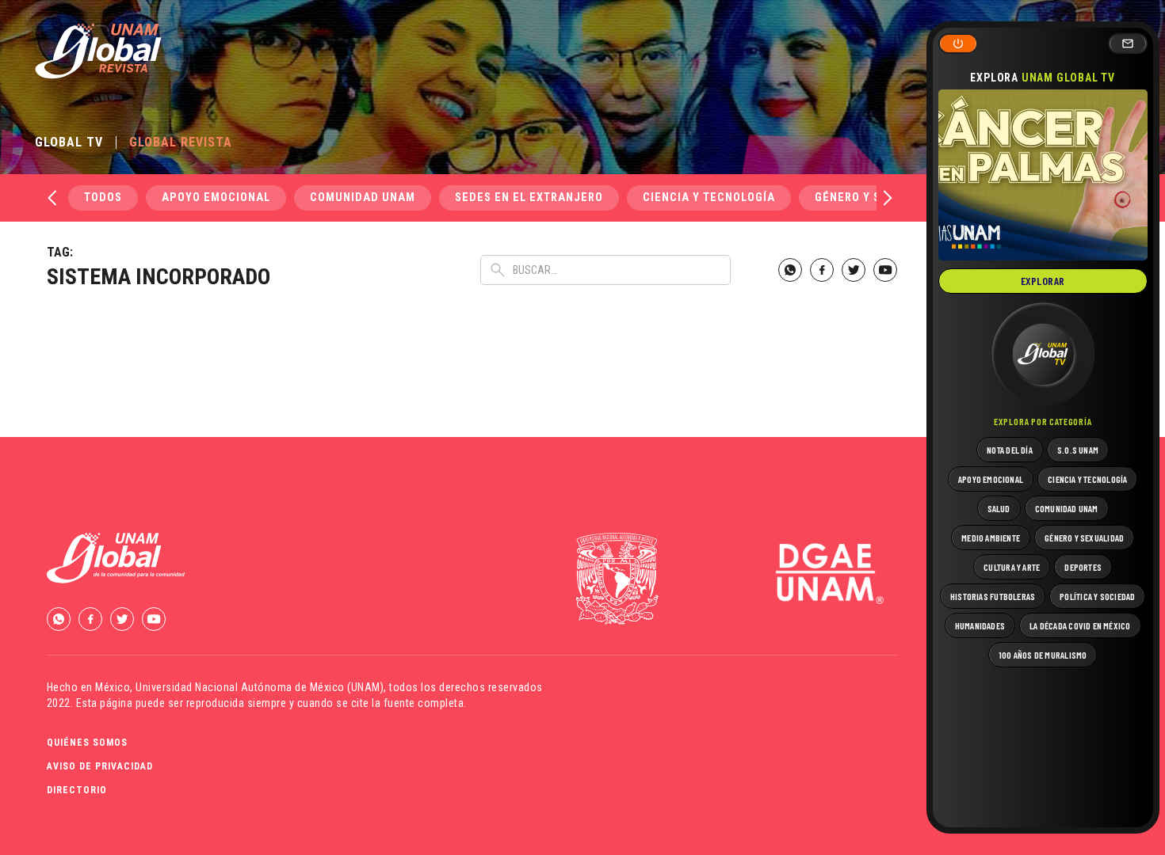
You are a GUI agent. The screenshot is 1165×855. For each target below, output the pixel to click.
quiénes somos (87, 742)
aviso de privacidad (100, 766)
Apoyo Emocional (216, 197)
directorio (77, 790)
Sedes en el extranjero (529, 197)
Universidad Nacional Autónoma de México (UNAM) (260, 687)
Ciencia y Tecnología (709, 197)
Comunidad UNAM (362, 197)
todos (103, 197)
